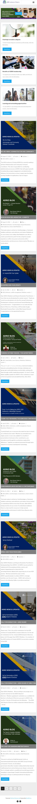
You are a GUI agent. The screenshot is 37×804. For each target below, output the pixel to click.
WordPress (28, 798)
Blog (23, 222)
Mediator (24, 292)
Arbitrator (7, 292)
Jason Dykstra (15, 360)
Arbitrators (12, 426)
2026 (3, 426)
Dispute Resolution (25, 224)
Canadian (17, 753)
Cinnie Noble (8, 360)
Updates (25, 156)
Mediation (22, 360)
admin (15, 491)
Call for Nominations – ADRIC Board (13, 622)
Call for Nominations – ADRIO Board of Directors (18, 683)
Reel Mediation (17, 226)
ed (14, 290)
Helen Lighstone (5, 226)
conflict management (16, 292)
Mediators (28, 360)
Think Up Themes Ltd (15, 798)
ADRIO (7, 159)
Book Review (8, 224)
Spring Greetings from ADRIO (11, 552)
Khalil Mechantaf (25, 753)
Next (19, 788)
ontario (11, 159)
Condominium (21, 493)
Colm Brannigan (16, 224)
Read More (7, 49)
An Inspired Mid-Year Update (11, 285)
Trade (2, 755)
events (16, 156)
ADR (3, 159)
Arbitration (12, 753)
